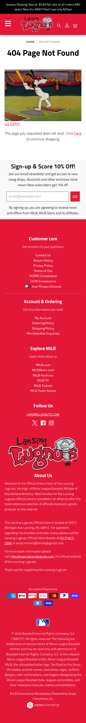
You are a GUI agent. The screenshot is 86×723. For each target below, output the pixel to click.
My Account (43, 318)
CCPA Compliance (43, 281)
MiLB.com (43, 365)
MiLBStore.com (43, 370)
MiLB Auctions (43, 375)
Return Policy (43, 260)
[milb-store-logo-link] (43, 627)
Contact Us (43, 255)
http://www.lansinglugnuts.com (32, 556)
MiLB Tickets (43, 386)
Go (75, 196)
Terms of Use (43, 271)
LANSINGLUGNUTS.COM (43, 414)
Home (30, 41)
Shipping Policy (43, 328)
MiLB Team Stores (43, 391)
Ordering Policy (43, 323)
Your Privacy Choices (46, 286)
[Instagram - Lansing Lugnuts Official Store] (51, 423)
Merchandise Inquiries (43, 333)
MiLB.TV (43, 380)
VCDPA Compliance (43, 276)
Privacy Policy (43, 265)
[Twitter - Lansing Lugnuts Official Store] (35, 423)
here (77, 133)
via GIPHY (12, 124)
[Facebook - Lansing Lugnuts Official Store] (43, 423)
